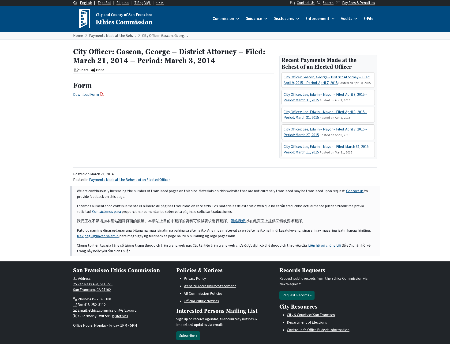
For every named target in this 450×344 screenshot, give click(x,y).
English (86, 2)
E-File (369, 19)
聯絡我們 (238, 221)
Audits (346, 19)
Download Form (86, 94)
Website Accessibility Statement (210, 286)
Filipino (122, 2)
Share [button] (84, 70)
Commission (223, 19)
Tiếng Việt (142, 2)
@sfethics (120, 316)
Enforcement (317, 19)
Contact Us (306, 2)
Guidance (253, 19)
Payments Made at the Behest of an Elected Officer (129, 35)
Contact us (355, 191)
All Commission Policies (203, 293)
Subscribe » (188, 335)
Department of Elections (307, 322)
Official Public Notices (201, 301)
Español (104, 2)
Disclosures (284, 19)
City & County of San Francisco (311, 314)
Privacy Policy (195, 278)
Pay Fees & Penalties (358, 2)
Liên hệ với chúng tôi (324, 245)
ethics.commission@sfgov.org (112, 310)
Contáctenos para (106, 211)
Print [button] (99, 70)
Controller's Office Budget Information (318, 330)
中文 (160, 2)
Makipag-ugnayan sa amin (98, 236)
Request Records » (296, 295)
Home (78, 35)
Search (328, 2)
